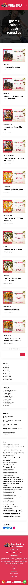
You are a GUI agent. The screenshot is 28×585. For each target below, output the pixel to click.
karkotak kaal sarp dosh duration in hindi (10, 472)
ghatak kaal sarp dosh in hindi (19, 452)
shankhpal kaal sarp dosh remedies (11, 484)
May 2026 (7, 369)
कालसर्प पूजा (5, 246)
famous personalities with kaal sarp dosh (10, 449)
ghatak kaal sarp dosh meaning (19, 453)
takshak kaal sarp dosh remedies (8, 500)
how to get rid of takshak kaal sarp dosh (10, 462)
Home (14, 568)
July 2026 (7, 366)
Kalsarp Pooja (6, 93)
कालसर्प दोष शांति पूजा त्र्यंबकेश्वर (13, 249)
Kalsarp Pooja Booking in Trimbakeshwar (13, 97)
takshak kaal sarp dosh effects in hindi (9, 495)
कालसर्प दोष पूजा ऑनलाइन (8, 124)
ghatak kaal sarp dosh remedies (8, 455)
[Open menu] (26, 5)
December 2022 (8, 378)
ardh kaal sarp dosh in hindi (15, 444)
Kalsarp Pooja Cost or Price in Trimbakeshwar (12, 339)
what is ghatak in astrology (7, 508)
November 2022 (8, 379)
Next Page (16, 349)
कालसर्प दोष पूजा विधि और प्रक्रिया (13, 189)
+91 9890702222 (14, 549)
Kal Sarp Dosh (6, 64)
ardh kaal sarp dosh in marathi (8, 446)
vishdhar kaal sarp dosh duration (8, 501)
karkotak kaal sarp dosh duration (8, 470)
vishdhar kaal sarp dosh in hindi (8, 503)
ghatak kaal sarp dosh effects (8, 452)
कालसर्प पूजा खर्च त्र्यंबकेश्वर (11, 309)
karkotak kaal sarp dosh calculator (8, 469)
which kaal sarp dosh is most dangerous (13, 512)
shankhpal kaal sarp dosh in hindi (13, 479)
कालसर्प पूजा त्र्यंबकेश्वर (8, 516)
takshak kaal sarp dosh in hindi (8, 497)
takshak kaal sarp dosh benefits (16, 489)
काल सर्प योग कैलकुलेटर (18, 516)
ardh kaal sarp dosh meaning (19, 446)
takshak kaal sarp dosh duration (8, 492)
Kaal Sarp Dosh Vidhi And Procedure (13, 219)
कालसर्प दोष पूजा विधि (7, 186)
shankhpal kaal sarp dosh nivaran (13, 481)
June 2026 (7, 367)
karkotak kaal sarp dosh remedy (8, 475)
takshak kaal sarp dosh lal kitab (8, 498)
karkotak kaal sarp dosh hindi (8, 473)
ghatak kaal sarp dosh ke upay (8, 453)
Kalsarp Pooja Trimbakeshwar (9, 465)
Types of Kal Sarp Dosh (10, 397)
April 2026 (7, 370)
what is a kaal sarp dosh (10, 506)
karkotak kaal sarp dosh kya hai (19, 473)
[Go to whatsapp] (24, 582)
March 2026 (7, 372)
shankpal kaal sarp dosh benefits (13, 487)
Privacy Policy (14, 571)
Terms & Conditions (14, 573)
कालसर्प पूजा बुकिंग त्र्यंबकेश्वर (12, 67)
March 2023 (7, 373)
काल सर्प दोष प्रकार (8, 399)
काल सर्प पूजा (7, 400)
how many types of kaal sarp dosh (12, 458)
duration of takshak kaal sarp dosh (9, 447)
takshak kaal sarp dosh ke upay (19, 497)
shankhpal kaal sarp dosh (11, 477)
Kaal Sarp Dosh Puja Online (9, 155)
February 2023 (8, 375)
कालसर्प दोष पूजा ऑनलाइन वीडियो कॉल (13, 128)
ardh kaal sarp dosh (6, 444)
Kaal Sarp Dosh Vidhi (8, 215)
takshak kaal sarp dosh (7, 489)
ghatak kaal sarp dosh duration (16, 450)
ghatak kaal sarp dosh (6, 450)
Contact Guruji (14, 576)
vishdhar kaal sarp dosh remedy (8, 504)
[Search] (22, 354)
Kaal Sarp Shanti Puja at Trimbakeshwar (13, 279)
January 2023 (8, 376)
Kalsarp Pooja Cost (7, 306)
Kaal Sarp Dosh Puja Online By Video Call (14, 159)
